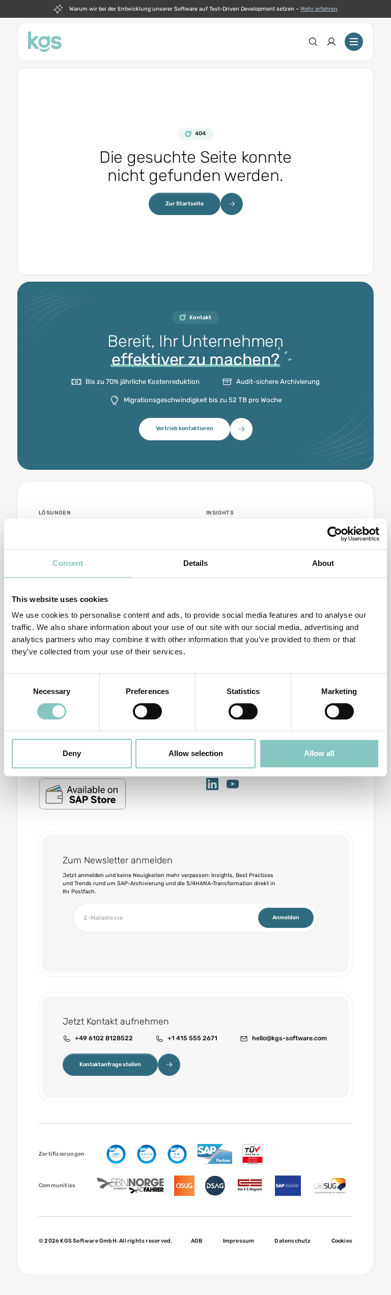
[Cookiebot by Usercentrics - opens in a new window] (334, 533)
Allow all (319, 753)
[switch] (147, 711)
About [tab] (323, 563)
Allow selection (196, 753)
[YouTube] (232, 784)
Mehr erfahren (319, 9)
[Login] (331, 42)
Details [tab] (195, 563)
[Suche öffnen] (313, 42)
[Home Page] (45, 42)
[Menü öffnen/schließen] (354, 42)
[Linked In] (212, 784)
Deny (72, 753)
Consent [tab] (67, 563)
